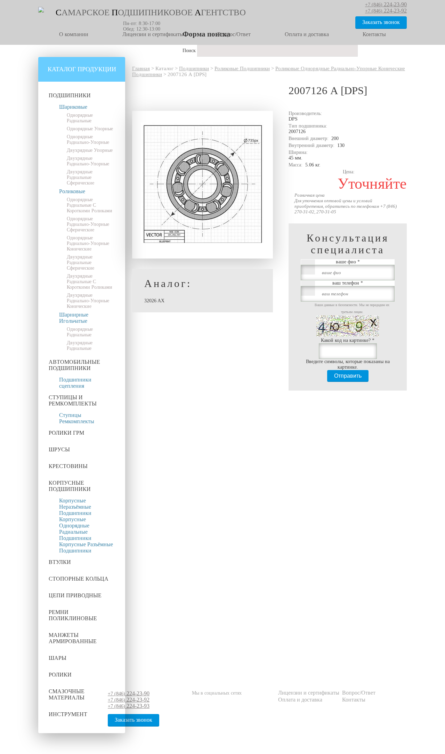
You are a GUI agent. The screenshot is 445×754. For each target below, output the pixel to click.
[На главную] (41, 11)
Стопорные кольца (78, 579)
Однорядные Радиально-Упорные (88, 139)
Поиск (190, 50)
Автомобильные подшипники (74, 365)
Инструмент (68, 714)
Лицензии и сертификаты (153, 34)
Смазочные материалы (66, 694)
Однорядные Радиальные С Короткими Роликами (89, 205)
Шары (57, 658)
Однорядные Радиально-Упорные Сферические (88, 224)
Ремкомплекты (76, 421)
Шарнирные (73, 315)
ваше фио (348, 261)
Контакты (374, 34)
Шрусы (59, 449)
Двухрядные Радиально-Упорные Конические (88, 301)
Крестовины (68, 466)
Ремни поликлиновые (73, 615)
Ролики (60, 675)
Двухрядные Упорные (90, 150)
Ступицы (70, 415)
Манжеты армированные (73, 638)
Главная (141, 68)
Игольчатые (73, 321)
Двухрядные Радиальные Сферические (80, 177)
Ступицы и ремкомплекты (73, 400)
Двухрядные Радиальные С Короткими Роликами (89, 281)
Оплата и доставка (307, 34)
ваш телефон (347, 283)
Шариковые (73, 107)
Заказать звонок (381, 22)
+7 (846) (128, 693)
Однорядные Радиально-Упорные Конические (88, 243)
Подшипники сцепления (75, 383)
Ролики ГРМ (66, 433)
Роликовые (72, 191)
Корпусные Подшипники (70, 486)
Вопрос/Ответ (234, 34)
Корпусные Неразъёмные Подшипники (75, 507)
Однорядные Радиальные (80, 118)
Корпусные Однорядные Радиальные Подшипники (75, 528)
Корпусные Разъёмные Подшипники (86, 547)
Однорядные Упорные (90, 128)
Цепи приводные (75, 595)
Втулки (60, 562)
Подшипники (70, 95)
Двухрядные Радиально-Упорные (88, 161)
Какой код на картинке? (347, 340)
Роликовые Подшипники (242, 68)
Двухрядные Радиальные (79, 345)
